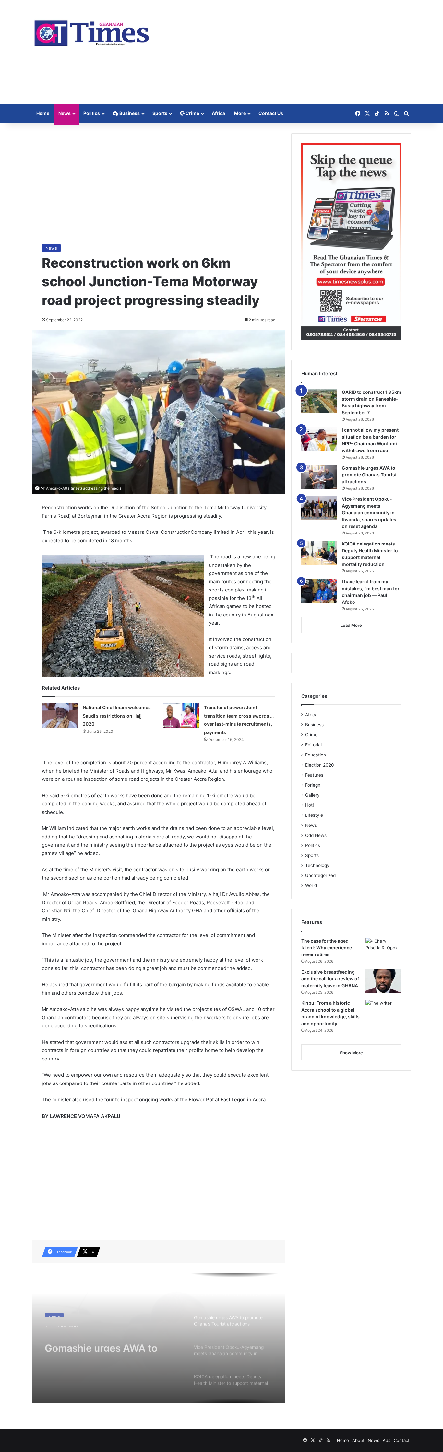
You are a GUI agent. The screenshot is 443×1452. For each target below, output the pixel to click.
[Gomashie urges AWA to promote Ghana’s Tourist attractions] (319, 477)
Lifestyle (314, 815)
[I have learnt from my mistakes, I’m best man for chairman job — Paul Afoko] (319, 591)
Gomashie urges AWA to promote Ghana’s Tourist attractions (101, 1340)
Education (315, 754)
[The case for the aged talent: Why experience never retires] (383, 950)
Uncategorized (320, 875)
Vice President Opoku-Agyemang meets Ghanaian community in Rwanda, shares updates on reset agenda (369, 512)
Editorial (313, 744)
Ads (386, 1440)
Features (314, 775)
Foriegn (312, 785)
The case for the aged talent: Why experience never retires (326, 947)
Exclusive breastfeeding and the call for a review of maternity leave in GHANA (330, 978)
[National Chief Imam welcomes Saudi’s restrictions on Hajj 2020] (60, 715)
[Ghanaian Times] (92, 31)
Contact (402, 1440)
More (240, 113)
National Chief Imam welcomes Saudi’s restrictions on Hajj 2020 (117, 716)
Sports (159, 113)
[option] (158, 1338)
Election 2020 (319, 764)
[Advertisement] (286, 51)
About (358, 1440)
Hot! (309, 805)
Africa (218, 113)
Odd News (316, 835)
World (311, 885)
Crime (192, 113)
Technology (317, 865)
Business (129, 113)
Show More (351, 1052)
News (64, 113)
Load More (351, 625)
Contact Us (270, 113)
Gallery (312, 795)
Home (42, 113)
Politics (91, 113)
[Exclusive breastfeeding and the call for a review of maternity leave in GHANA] (383, 981)
